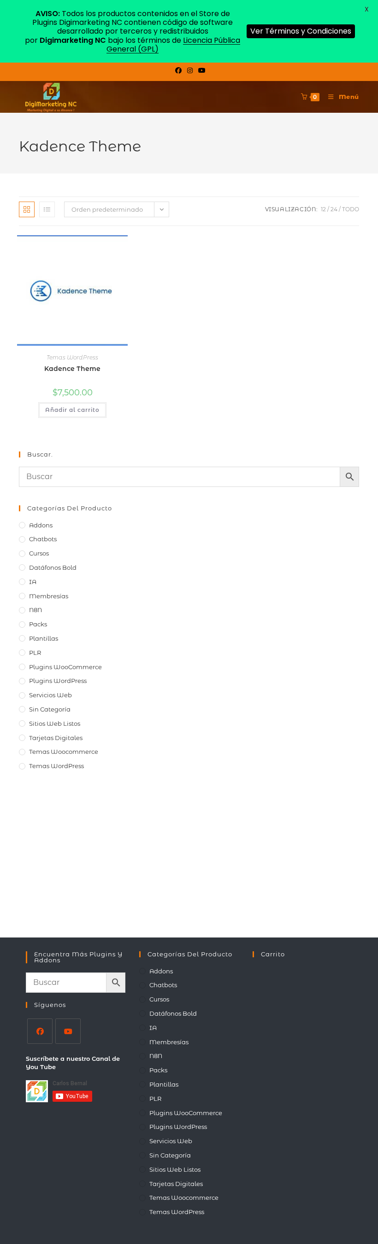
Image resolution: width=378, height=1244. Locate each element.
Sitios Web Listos (54, 723)
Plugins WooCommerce (65, 667)
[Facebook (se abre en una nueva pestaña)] (178, 70)
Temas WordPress (72, 357)
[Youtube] (68, 1031)
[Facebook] (40, 1031)
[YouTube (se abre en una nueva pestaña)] (200, 70)
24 (334, 209)
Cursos (39, 553)
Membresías (48, 596)
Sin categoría (50, 709)
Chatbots (43, 539)
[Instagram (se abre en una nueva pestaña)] (189, 70)
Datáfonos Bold (53, 567)
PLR (35, 652)
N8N (35, 609)
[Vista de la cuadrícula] (27, 209)
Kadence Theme (72, 369)
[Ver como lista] (47, 209)
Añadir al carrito (72, 409)
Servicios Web (50, 695)
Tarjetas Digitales (56, 737)
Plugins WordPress (58, 680)
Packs (38, 624)
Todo (350, 209)
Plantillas (43, 638)
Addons (41, 525)
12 (323, 209)
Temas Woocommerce (63, 751)
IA (32, 581)
